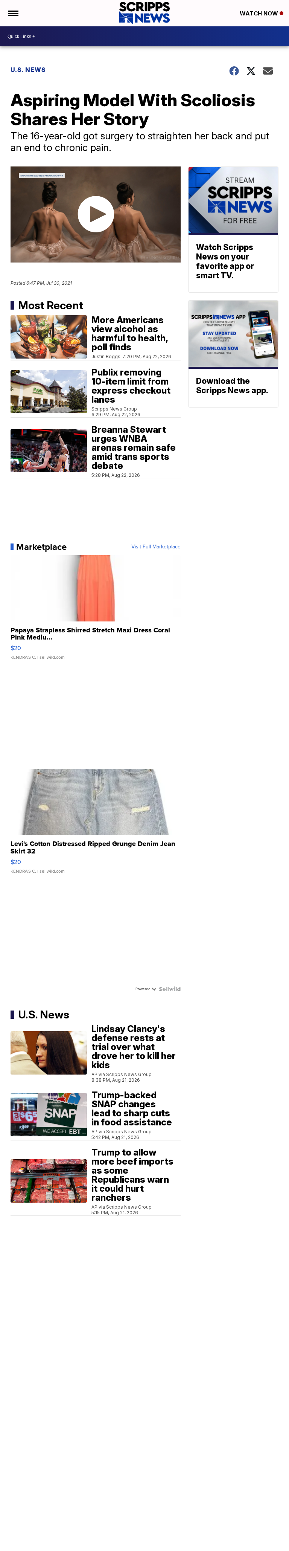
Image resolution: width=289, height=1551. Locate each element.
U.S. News (28, 69)
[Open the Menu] (13, 13)
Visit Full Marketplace (156, 547)
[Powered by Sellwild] (170, 989)
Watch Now (260, 13)
